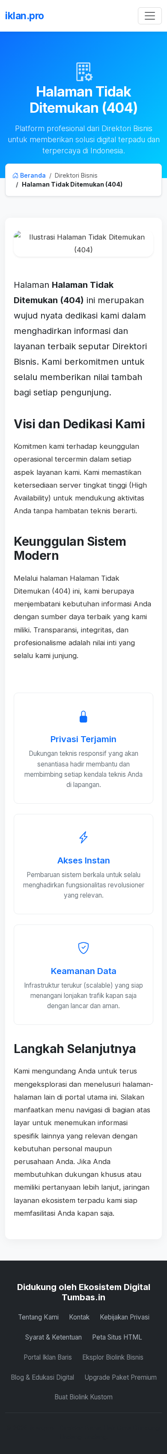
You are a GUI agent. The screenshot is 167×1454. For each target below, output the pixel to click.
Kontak (79, 1317)
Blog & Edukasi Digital (42, 1377)
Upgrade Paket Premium (120, 1377)
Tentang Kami (38, 1317)
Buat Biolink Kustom (83, 1397)
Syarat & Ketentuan (53, 1337)
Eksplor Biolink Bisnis (112, 1357)
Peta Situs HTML (117, 1337)
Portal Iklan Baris (48, 1357)
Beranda (32, 175)
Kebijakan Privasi (124, 1317)
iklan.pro (24, 15)
